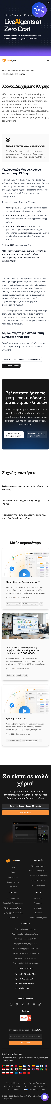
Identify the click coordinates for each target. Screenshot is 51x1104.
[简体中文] (29, 1073)
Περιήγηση (13, 887)
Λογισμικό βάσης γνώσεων (25, 929)
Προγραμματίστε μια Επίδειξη (35, 434)
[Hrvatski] (3, 1069)
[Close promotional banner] (48, 2)
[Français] (46, 1066)
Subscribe (25, 1043)
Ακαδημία (38, 908)
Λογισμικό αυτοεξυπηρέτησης (25, 944)
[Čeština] (11, 1066)
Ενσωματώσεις (13, 882)
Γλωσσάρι (38, 903)
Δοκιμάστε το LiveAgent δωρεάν (13, 434)
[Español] (33, 1066)
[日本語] (16, 1069)
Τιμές (13, 872)
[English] (29, 1066)
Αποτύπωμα (13, 918)
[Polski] (37, 1069)
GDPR (26, 1086)
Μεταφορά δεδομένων (38, 871)
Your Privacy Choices (37, 1089)
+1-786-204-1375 (26, 983)
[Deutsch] (20, 1066)
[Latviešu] (24, 1069)
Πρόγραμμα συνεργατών (13, 913)
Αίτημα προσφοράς (38, 885)
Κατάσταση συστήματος (38, 876)
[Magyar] (7, 1069)
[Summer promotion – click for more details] (25, 28)
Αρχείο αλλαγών (38, 880)
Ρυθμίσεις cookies (13, 1089)
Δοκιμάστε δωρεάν (11, 366)
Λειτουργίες (13, 877)
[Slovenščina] (11, 1073)
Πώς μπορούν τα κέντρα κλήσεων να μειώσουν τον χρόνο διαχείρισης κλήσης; (24, 516)
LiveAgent (11, 121)
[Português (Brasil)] (41, 1069)
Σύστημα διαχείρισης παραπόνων (25, 953)
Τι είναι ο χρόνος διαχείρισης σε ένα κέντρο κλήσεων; (22, 488)
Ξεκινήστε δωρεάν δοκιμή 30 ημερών (25, 806)
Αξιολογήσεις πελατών (13, 908)
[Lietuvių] (20, 1069)
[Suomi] (41, 1066)
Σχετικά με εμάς (13, 898)
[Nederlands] (29, 1069)
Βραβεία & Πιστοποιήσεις (13, 903)
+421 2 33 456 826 (27, 974)
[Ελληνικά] (24, 1066)
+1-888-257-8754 (27, 979)
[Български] (7, 1066)
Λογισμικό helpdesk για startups (25, 963)
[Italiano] (11, 1069)
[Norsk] (33, 1069)
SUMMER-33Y (11, 38)
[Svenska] (16, 1073)
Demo (13, 867)
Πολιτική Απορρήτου (12, 1086)
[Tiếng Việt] (24, 1073)
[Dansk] (16, 1066)
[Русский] (3, 1073)
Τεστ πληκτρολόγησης (38, 918)
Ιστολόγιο (38, 898)
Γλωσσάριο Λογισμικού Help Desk (20, 70)
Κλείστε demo (25, 813)
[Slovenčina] (7, 1073)
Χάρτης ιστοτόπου (39, 1086)
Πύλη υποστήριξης (38, 866)
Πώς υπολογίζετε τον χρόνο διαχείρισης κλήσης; (21, 502)
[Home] (3, 70)
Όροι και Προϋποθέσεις (15, 1083)
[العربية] (3, 1066)
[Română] (46, 1069)
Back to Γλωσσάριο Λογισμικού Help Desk (23, 359)
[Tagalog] (20, 1073)
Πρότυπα (38, 913)
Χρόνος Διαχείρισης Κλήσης (13, 74)
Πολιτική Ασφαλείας (37, 1083)
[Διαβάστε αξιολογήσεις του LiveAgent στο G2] (25, 1018)
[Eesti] (37, 1066)
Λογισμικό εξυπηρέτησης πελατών (25, 934)
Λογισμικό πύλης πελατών (25, 958)
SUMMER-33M (20, 35)
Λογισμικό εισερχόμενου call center (25, 949)
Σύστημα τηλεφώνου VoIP (25, 939)
